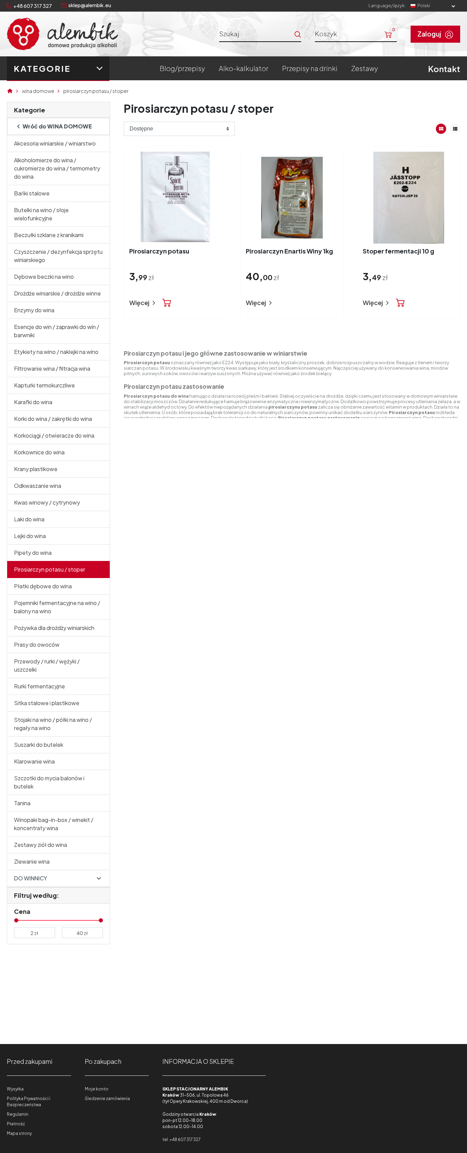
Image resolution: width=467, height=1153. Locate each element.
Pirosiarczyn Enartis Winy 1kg (289, 251)
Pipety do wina (33, 552)
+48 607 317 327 (32, 6)
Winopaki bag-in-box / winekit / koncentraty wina (53, 824)
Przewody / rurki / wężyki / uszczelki (47, 665)
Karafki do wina (33, 402)
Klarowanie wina (34, 761)
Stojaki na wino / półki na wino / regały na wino (53, 723)
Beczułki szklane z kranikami (48, 234)
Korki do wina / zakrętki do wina (53, 418)
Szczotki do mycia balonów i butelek (49, 782)
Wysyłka (15, 1089)
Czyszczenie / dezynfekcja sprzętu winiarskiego (58, 255)
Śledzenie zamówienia (107, 1098)
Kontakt (444, 69)
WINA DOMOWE (38, 91)
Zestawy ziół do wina (40, 844)
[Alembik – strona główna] (62, 34)
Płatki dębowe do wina (43, 586)
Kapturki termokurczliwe (44, 385)
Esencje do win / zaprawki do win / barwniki (56, 331)
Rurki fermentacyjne (39, 686)
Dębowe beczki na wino (44, 276)
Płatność (16, 1123)
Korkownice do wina (39, 452)
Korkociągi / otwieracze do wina (54, 435)
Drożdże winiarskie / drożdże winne (57, 293)
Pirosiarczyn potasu (159, 251)
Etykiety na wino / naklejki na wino (56, 351)
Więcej (139, 302)
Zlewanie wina (32, 861)
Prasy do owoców (36, 644)
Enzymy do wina (34, 310)
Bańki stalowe (32, 193)
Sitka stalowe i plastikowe (46, 702)
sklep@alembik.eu (89, 5)
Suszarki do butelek (38, 744)
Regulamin (17, 1114)
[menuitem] (182, 68)
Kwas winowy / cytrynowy (47, 502)
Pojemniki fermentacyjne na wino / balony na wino (57, 607)
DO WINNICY (30, 878)
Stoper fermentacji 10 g (398, 251)
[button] (356, 33)
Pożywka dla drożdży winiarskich (54, 627)
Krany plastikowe (35, 468)
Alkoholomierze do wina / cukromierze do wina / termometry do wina (57, 168)
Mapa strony (19, 1133)
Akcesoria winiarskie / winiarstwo (55, 143)
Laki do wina (29, 519)
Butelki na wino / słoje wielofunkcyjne (41, 214)
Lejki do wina (30, 535)
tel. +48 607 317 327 (181, 1139)
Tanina (22, 803)
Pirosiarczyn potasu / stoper (49, 569)
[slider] (16, 920)
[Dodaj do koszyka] (167, 303)
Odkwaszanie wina (37, 485)
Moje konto (96, 1089)
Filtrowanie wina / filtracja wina (52, 368)
